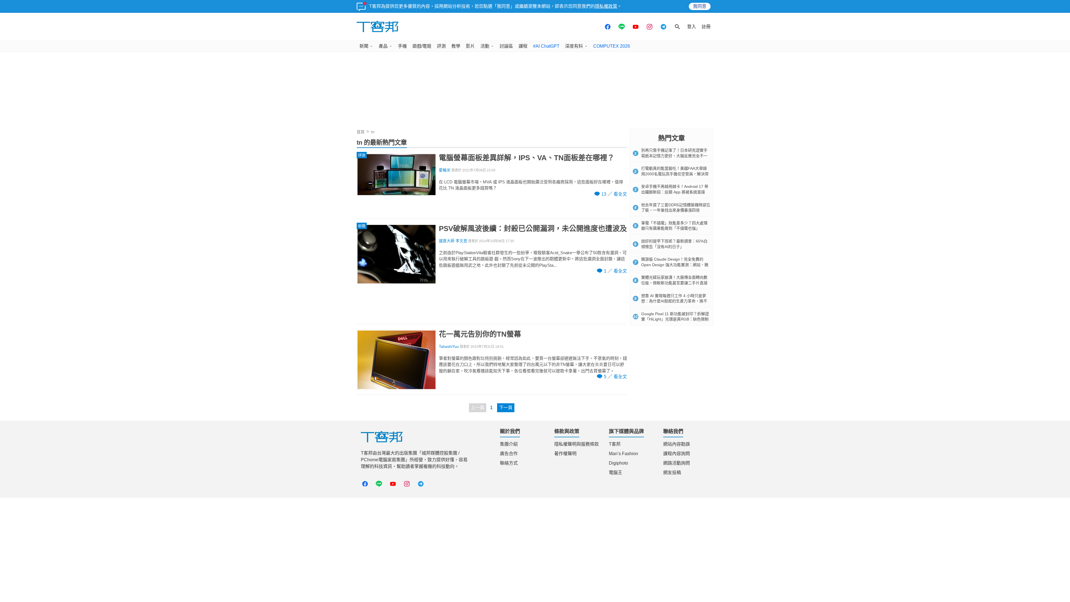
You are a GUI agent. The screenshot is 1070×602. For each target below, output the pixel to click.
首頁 (360, 132)
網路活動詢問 (676, 463)
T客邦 (615, 444)
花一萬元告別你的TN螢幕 (480, 334)
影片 (470, 46)
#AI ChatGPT (546, 46)
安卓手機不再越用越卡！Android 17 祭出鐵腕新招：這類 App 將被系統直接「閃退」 (674, 192)
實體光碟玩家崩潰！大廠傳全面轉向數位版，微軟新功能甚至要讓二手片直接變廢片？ (674, 282)
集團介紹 (509, 444)
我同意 (699, 6)
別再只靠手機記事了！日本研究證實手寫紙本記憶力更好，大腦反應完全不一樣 (674, 155)
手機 (402, 46)
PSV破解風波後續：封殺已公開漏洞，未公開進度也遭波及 (533, 228)
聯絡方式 (509, 463)
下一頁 (505, 407)
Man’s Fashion (623, 453)
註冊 (706, 26)
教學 (455, 46)
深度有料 (574, 46)
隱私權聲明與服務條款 (576, 444)
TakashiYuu (449, 346)
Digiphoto (618, 463)
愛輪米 (445, 170)
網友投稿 (672, 472)
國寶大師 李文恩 (453, 241)
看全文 (620, 194)
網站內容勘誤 (676, 444)
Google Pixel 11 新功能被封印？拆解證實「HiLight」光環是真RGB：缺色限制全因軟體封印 (675, 319)
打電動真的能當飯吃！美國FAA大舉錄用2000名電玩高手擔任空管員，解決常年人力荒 (675, 173)
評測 (441, 46)
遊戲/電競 (421, 46)
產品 (383, 46)
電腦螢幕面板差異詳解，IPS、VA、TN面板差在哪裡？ (526, 158)
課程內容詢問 (676, 453)
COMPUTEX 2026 (611, 46)
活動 (484, 46)
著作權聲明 (565, 453)
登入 (691, 26)
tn (372, 132)
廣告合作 (509, 453)
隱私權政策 (606, 6)
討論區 (506, 46)
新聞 (363, 46)
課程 (523, 46)
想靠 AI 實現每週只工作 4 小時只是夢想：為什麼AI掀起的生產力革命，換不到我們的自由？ (674, 301)
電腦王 (615, 472)
